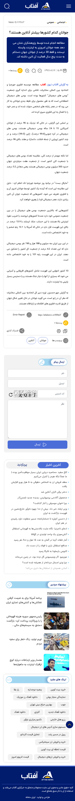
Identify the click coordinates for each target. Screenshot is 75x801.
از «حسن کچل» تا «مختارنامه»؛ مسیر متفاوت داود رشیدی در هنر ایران (39, 521)
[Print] (58, 331)
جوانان (43, 340)
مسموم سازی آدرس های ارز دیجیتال (48, 727)
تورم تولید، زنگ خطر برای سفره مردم (25, 641)
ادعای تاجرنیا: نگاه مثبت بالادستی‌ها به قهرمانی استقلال (39, 529)
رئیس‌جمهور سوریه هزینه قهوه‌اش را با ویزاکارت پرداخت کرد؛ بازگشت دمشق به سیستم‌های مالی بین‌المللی (24, 621)
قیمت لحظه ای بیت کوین (53, 749)
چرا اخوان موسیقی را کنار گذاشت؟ (50, 503)
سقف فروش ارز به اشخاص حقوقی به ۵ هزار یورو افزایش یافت (39, 484)
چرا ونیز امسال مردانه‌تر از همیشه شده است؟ (44, 563)
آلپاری (37, 712)
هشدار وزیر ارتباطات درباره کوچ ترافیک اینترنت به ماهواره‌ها (26, 662)
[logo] (38, 6)
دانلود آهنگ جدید (57, 712)
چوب (63, 705)
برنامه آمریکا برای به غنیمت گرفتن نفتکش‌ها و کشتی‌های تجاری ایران (24, 600)
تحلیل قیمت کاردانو (30, 734)
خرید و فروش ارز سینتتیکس (52, 742)
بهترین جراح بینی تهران (41, 705)
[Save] (65, 331)
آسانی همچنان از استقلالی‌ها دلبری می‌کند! (46, 568)
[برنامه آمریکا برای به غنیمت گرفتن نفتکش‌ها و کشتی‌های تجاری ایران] (55, 600)
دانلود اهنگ (19, 712)
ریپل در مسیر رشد (57, 734)
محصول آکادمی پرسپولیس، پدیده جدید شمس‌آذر (42, 498)
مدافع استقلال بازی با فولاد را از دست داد (46, 546)
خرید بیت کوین (58, 690)
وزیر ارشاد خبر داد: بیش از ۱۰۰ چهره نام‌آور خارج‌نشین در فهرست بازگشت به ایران (39, 511)
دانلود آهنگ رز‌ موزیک (27, 697)
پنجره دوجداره (35, 690)
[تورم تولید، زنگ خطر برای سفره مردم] (55, 641)
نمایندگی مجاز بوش (56, 697)
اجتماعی (61, 22)
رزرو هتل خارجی (58, 720)
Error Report (19, 315)
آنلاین (31, 340)
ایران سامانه (30, 797)
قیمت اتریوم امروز (20, 757)
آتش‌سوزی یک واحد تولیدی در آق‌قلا (49, 534)
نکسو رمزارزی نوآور (33, 720)
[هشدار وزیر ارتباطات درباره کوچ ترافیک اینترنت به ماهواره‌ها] (55, 662)
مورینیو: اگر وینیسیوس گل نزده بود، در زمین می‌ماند (41, 557)
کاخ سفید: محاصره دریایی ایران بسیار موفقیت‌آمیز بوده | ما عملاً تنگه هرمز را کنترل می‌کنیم (39, 474)
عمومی (50, 22)
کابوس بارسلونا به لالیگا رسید (53, 551)
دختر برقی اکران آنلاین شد (54, 492)
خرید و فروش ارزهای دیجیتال (52, 757)
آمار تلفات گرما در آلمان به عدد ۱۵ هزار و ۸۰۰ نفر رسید (40, 540)
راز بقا (16, 690)
